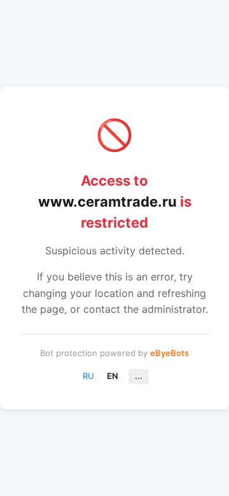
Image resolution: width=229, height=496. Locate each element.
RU (88, 376)
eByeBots (169, 353)
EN (112, 376)
